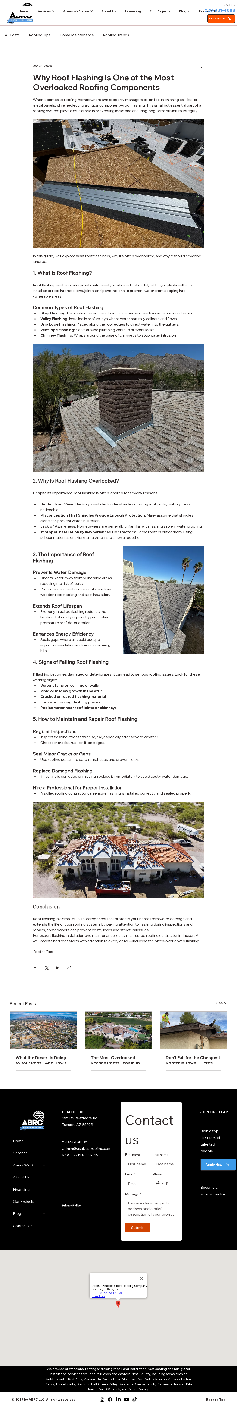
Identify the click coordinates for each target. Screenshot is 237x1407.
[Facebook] (110, 1399)
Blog (17, 1213)
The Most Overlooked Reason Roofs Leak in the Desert (116, 1060)
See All (221, 1003)
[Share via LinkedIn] (58, 967)
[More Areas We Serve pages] (91, 11)
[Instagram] (102, 1399)
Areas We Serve (25, 1165)
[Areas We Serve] (44, 1165)
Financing (21, 1189)
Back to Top (215, 1400)
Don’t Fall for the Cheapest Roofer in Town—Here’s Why (193, 1060)
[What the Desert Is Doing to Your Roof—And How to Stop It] (43, 1030)
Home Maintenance (77, 35)
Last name (160, 1155)
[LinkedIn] (118, 1399)
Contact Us (22, 1225)
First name (133, 1155)
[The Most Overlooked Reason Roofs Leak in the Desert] (118, 1030)
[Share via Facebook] (35, 967)
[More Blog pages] (189, 11)
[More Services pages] (53, 11)
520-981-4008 (220, 10)
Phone (158, 1174)
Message (133, 1194)
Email (130, 1174)
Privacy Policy (71, 1205)
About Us (21, 1177)
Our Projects (23, 1201)
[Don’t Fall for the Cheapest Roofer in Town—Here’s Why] (193, 1030)
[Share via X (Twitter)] (46, 967)
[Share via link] (69, 967)
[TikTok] (134, 1399)
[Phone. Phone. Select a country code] (160, 1183)
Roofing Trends (116, 35)
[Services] (44, 1153)
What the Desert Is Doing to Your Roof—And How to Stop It (42, 1060)
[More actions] (201, 66)
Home (18, 1140)
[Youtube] (126, 1399)
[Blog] (44, 1213)
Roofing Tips (39, 35)
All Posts (12, 35)
